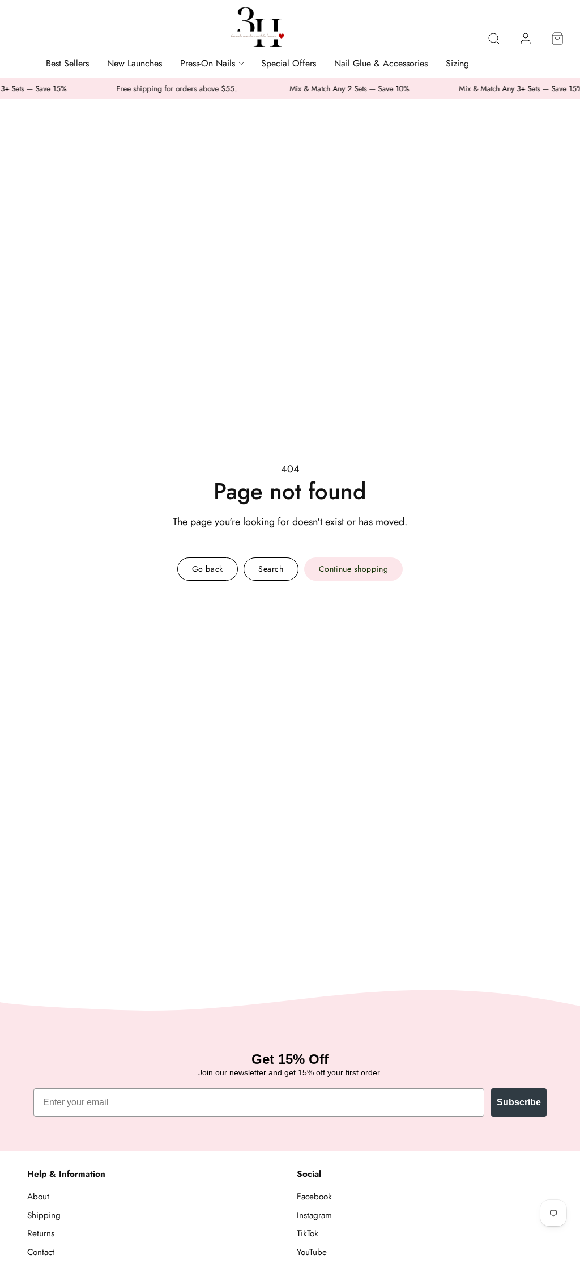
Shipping (44, 1215)
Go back (207, 568)
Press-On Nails (207, 63)
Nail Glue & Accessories (381, 63)
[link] (525, 38)
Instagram (314, 1215)
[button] (494, 38)
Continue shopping (354, 568)
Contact (40, 1252)
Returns (40, 1233)
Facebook (314, 1196)
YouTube (312, 1252)
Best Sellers (67, 63)
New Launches (134, 63)
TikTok (307, 1233)
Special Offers (288, 63)
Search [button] (270, 568)
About (38, 1196)
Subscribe (519, 1102)
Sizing (457, 63)
